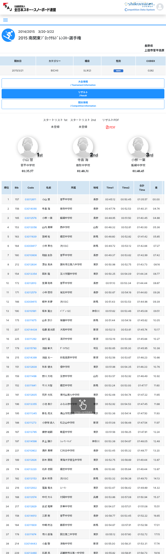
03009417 (30, 245)
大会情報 (84, 83)
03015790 (31, 348)
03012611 (30, 199)
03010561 (30, 310)
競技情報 (83, 104)
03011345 (31, 413)
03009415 (30, 301)
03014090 (30, 208)
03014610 (31, 515)
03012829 (30, 506)
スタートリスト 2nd (83, 120)
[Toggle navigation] (5, 19)
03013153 (31, 478)
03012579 (30, 292)
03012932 (31, 487)
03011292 (30, 338)
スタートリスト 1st (55, 120)
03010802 (30, 450)
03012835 (31, 394)
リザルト (83, 94)
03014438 (30, 329)
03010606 (30, 255)
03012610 (30, 283)
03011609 (30, 524)
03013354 (30, 273)
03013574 (31, 497)
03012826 (30, 459)
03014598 (31, 441)
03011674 (30, 534)
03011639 (30, 236)
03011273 (30, 422)
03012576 (30, 217)
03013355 (30, 404)
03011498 (30, 376)
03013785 (31, 431)
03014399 (30, 357)
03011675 (30, 320)
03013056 (30, 227)
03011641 (30, 385)
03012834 (30, 264)
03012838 (31, 366)
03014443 (30, 543)
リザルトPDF (110, 120)
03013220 (30, 469)
